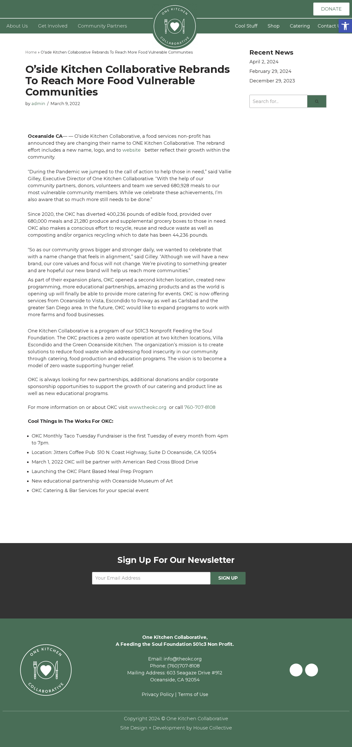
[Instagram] (311, 670)
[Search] (317, 101)
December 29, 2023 (272, 81)
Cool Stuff (246, 26)
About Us (17, 26)
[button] (345, 26)
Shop (274, 26)
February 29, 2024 (270, 71)
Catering (300, 26)
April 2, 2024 (264, 62)
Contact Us (330, 26)
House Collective (212, 728)
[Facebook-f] (296, 670)
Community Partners (102, 26)
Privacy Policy (158, 694)
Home (31, 52)
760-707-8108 (199, 407)
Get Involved (53, 26)
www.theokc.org (147, 407)
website (132, 150)
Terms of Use (193, 694)
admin (38, 103)
